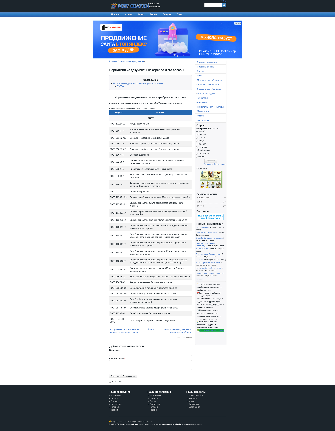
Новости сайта (195, 395)
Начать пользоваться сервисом (211, 330)
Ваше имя (114, 350)
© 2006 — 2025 (115, 424)
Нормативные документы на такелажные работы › (177, 330)
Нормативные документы (131, 61)
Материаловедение (206, 93)
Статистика (193, 404)
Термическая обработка (208, 84)
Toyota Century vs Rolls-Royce (208, 268)
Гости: (199, 202)
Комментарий (117, 358)
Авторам (192, 398)
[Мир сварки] (130, 6)
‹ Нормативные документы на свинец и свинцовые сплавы (124, 330)
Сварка (200, 71)
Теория (153, 14)
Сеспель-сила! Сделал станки (209, 254)
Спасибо (199, 259)
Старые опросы (220, 164)
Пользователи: (203, 198)
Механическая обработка (209, 80)
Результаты (208, 164)
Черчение (202, 102)
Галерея (167, 14)
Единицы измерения (207, 62)
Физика (200, 116)
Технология (202, 98)
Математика (203, 111)
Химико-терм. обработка (209, 89)
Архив (191, 401)
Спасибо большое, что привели (209, 238)
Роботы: (200, 206)
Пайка (200, 76)
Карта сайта (194, 407)
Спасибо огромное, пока (206, 233)
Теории (114, 410)
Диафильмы (204, 150)
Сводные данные (205, 67)
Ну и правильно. (203, 227)
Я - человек (116, 381)
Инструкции (203, 153)
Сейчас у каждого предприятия (209, 273)
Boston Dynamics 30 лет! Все (208, 262)
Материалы (116, 395)
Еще (179, 14)
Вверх (149, 329)
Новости (115, 14)
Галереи (115, 407)
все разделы (203, 120)
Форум (141, 14)
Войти (223, 1)
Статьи (128, 14)
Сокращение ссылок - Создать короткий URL (130, 421)
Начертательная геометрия (210, 107)
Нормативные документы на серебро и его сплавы (138, 83)
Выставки (202, 147)
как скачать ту (202, 249)
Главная (113, 61)
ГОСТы (120, 86)
